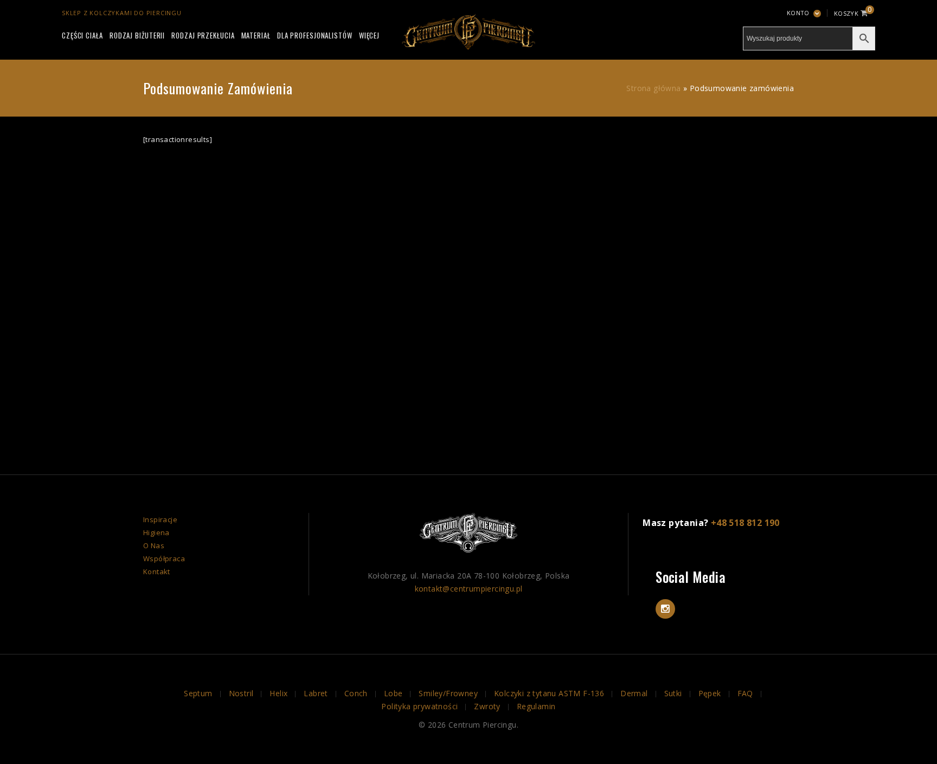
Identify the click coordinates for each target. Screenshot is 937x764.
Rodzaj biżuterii (137, 35)
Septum (198, 693)
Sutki (673, 693)
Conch (356, 693)
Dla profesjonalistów (314, 35)
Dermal (633, 693)
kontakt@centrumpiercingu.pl (469, 588)
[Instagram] (665, 609)
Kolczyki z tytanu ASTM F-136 (549, 693)
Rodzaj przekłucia (202, 35)
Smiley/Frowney (448, 693)
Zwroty (487, 706)
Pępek (709, 693)
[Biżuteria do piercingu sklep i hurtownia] (468, 30)
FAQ (745, 693)
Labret (316, 693)
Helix (278, 693)
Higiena (156, 532)
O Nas (153, 545)
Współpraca (164, 558)
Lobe (393, 693)
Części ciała (82, 35)
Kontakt (156, 571)
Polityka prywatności (419, 706)
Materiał (256, 35)
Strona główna (653, 88)
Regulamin (536, 706)
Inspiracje (160, 519)
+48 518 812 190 (745, 523)
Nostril (241, 693)
